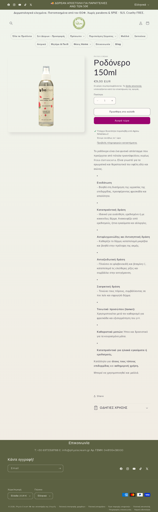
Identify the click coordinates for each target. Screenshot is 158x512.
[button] (11, 23)
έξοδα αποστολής (134, 86)
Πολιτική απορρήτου (96, 507)
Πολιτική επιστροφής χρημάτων (72, 507)
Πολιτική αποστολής (141, 507)
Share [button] (100, 396)
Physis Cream (22, 507)
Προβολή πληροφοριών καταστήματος (117, 142)
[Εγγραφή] (59, 468)
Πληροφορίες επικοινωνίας (120, 510)
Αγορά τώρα (122, 120)
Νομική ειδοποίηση (142, 510)
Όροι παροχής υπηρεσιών (119, 507)
